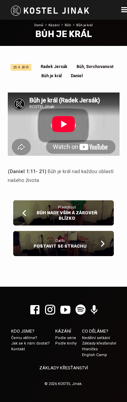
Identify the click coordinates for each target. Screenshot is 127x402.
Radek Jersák (54, 66)
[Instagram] (50, 310)
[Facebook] (35, 310)
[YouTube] (65, 310)
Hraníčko (90, 349)
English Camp (94, 355)
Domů (38, 25)
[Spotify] (81, 310)
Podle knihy (66, 343)
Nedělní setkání (96, 338)
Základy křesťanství (99, 343)
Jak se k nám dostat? (30, 343)
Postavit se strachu (60, 246)
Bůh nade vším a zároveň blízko (67, 215)
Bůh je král (84, 25)
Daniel (77, 75)
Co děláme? (95, 331)
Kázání (54, 25)
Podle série (65, 338)
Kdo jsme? (23, 331)
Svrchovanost (99, 66)
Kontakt (18, 349)
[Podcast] (94, 310)
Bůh (68, 25)
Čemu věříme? (24, 338)
